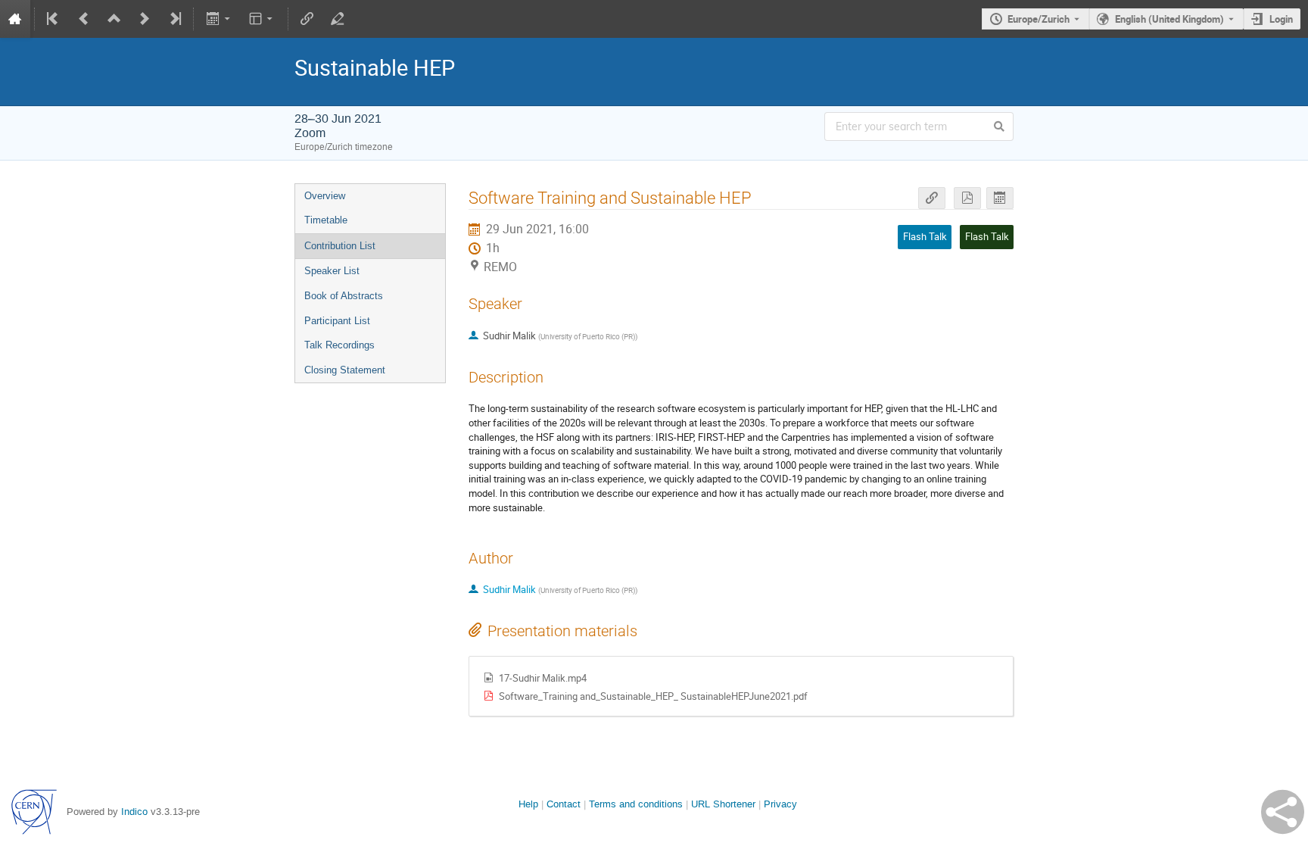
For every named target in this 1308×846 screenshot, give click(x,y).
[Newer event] (144, 19)
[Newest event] (174, 19)
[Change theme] (262, 19)
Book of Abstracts (343, 295)
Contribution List (339, 245)
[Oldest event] (54, 19)
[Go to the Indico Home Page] (15, 19)
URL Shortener (723, 804)
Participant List (337, 320)
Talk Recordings (339, 345)
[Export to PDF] (967, 198)
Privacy (780, 804)
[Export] (219, 19)
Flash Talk (987, 236)
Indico (134, 811)
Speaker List (332, 270)
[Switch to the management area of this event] (337, 19)
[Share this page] (1282, 812)
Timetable (325, 220)
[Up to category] (114, 19)
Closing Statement (344, 370)
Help (528, 804)
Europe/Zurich (1038, 19)
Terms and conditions (636, 804)
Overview (324, 195)
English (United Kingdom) (1169, 19)
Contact (564, 804)
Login (1281, 19)
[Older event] (84, 19)
